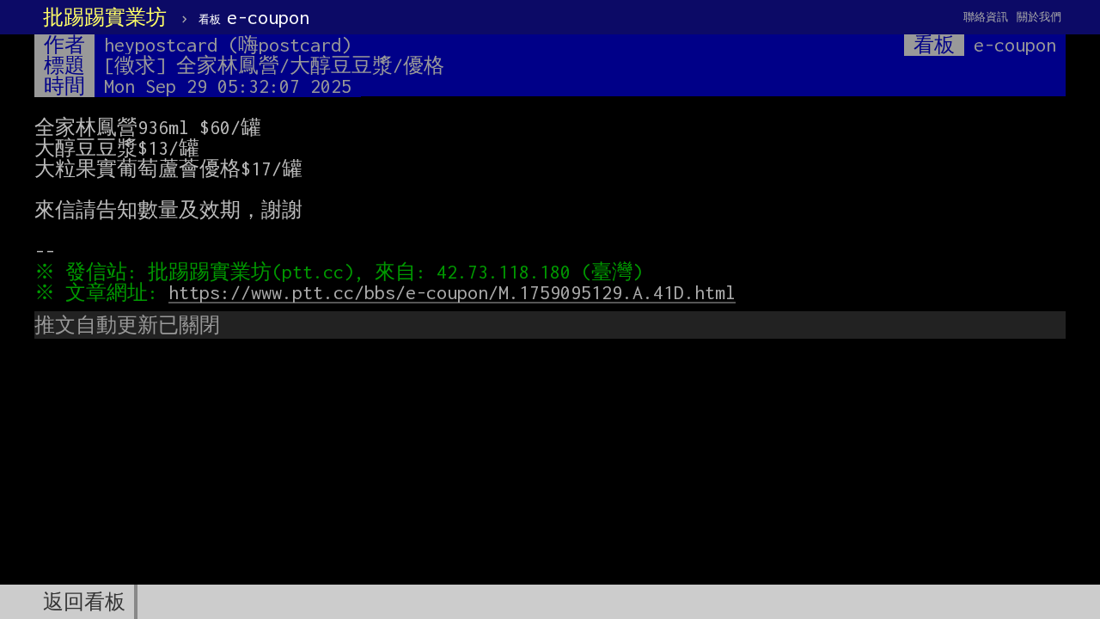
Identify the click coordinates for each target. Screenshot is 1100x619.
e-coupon (254, 17)
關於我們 (1039, 16)
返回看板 (84, 602)
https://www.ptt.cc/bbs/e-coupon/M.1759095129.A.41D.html (452, 292)
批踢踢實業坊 (105, 17)
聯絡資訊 (985, 16)
